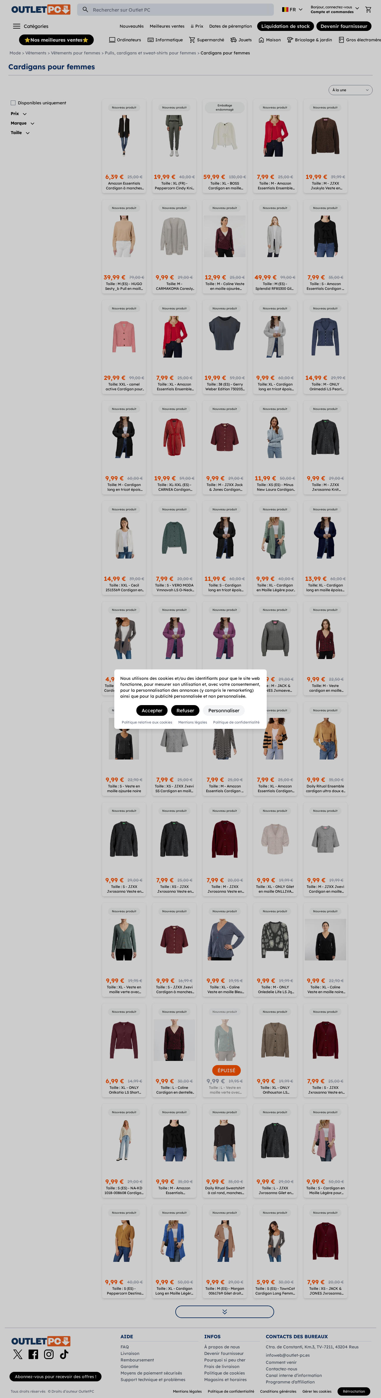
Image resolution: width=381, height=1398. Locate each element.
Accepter (152, 710)
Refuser (185, 710)
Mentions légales (192, 722)
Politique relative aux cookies (147, 722)
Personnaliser (223, 710)
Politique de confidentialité (236, 722)
